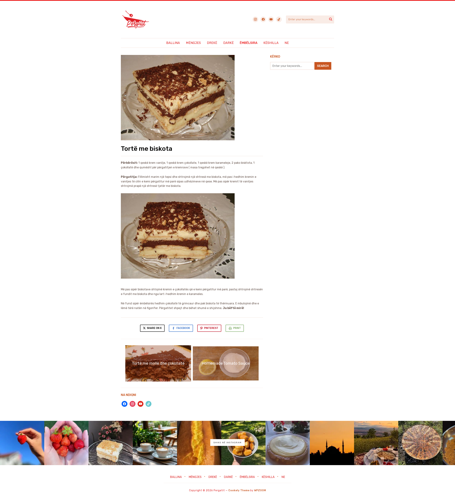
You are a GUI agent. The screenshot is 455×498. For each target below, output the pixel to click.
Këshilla (271, 43)
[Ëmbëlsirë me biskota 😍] (111, 443)
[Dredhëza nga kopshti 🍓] (66, 443)
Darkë (228, 43)
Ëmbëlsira (248, 43)
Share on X (154, 328)
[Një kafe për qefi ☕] (155, 443)
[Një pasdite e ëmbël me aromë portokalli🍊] (199, 443)
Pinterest (211, 328)
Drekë (212, 43)
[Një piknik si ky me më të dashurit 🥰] (376, 443)
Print (237, 328)
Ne (287, 43)
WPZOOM (260, 490)
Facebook (183, 328)
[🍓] (22, 443)
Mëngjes (193, 43)
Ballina (173, 43)
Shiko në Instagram (227, 442)
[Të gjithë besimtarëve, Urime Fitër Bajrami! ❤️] (332, 443)
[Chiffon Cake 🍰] (288, 443)
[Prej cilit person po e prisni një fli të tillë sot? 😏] (420, 443)
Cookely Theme (239, 490)
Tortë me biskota (146, 148)
